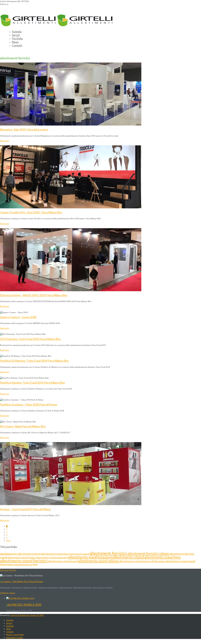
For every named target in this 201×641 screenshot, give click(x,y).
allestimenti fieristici (108, 553)
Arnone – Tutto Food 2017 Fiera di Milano (25, 509)
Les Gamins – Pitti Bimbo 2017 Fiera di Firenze (21, 581)
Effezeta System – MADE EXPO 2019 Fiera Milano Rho (33, 295)
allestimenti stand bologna (21, 557)
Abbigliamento (5, 587)
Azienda (17, 31)
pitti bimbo (109, 587)
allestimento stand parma (13, 564)
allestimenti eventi (51, 553)
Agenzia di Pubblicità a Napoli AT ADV (27, 615)
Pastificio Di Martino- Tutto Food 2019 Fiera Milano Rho (34, 360)
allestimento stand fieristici (24, 560)
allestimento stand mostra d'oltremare (142, 561)
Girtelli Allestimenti (13, 611)
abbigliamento (8, 553)
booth (30, 564)
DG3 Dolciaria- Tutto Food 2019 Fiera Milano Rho (30, 339)
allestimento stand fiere (162, 557)
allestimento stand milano (98, 561)
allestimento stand (128, 557)
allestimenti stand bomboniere (52, 557)
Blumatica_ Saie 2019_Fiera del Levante (24, 129)
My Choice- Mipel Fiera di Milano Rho (23, 426)
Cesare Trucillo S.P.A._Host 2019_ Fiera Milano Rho (31, 212)
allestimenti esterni (29, 553)
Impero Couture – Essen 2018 (18, 317)
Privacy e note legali (15, 634)
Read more (4, 141)
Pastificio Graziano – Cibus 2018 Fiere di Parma (28, 404)
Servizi (16, 35)
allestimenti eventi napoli (76, 553)
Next (8, 540)
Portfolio (17, 38)
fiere (35, 564)
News (15, 42)
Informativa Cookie (14, 637)
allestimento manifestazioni (90, 557)
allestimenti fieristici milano (148, 553)
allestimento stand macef (63, 561)
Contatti (17, 45)
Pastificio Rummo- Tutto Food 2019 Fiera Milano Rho (32, 382)
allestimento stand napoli (180, 561)
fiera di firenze (98, 587)
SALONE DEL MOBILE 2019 (23, 604)
